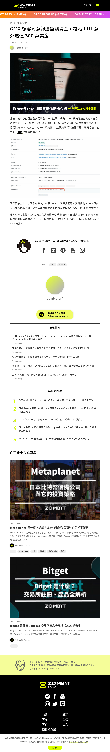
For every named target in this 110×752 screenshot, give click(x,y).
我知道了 (55, 747)
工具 (65, 724)
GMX (52, 264)
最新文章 (22, 23)
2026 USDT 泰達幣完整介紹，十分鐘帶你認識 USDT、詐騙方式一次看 (54, 438)
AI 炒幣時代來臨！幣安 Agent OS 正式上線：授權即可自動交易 (44, 374)
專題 (45, 724)
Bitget (14, 646)
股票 (62, 551)
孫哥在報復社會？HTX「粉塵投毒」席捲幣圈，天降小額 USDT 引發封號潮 (56, 400)
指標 (65, 719)
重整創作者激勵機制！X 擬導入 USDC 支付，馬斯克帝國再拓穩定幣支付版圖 (50, 348)
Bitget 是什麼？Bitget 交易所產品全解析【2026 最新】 (46, 626)
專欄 (45, 719)
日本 (33, 551)
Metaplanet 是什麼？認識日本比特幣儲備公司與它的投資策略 (49, 528)
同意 (19, 132)
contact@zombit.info (49, 668)
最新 (65, 714)
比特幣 (42, 551)
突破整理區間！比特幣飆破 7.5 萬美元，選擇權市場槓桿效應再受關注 (47, 357)
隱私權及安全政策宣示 (78, 741)
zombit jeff (22, 47)
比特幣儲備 (53, 551)
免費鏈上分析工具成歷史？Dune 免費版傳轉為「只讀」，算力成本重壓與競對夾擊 (53, 365)
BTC (13, 551)
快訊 (12, 23)
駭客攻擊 (62, 264)
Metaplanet (23, 551)
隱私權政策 (49, 729)
